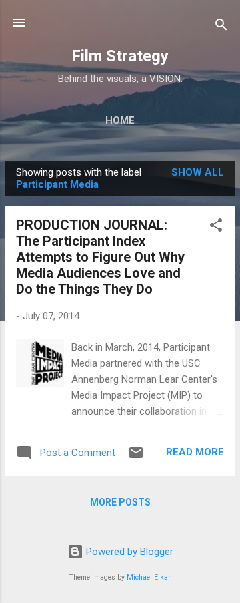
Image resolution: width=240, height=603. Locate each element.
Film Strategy (120, 56)
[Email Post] (136, 457)
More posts (120, 502)
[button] (216, 227)
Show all (197, 172)
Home (120, 120)
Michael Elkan (149, 577)
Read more (195, 452)
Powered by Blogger (128, 552)
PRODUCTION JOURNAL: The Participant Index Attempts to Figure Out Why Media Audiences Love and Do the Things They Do (100, 257)
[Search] (221, 27)
